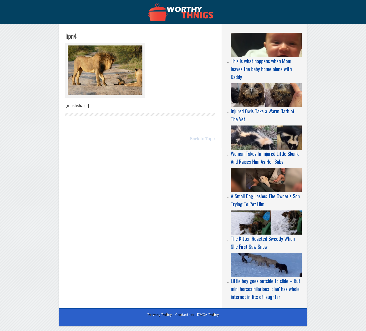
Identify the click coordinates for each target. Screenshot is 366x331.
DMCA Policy (208, 315)
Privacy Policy (159, 315)
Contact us (184, 315)
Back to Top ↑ (202, 138)
